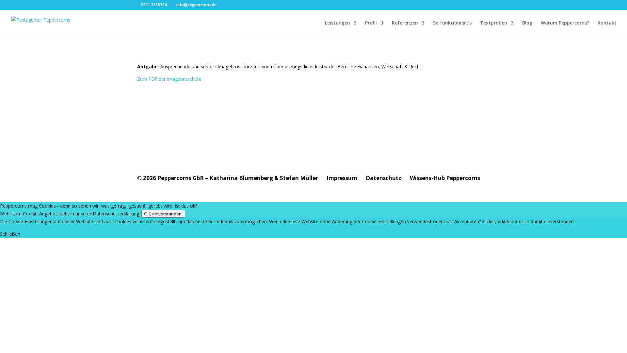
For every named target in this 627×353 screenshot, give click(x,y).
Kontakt (607, 23)
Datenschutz (383, 178)
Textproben (493, 23)
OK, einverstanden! (163, 214)
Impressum (342, 178)
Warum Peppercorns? (565, 23)
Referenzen (405, 23)
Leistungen (337, 23)
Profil (371, 23)
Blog (527, 23)
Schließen (10, 234)
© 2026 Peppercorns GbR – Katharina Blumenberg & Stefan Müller (227, 178)
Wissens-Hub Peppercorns (445, 178)
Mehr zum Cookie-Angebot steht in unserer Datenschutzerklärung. (70, 213)
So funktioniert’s (452, 23)
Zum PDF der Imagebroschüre (169, 79)
